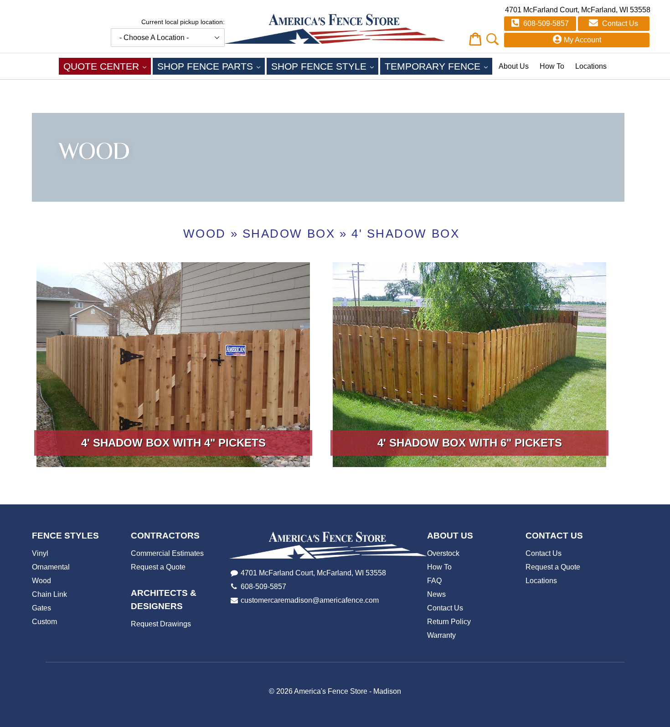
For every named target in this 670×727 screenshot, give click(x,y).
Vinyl (40, 553)
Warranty (441, 635)
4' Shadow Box (405, 233)
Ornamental (51, 567)
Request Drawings (161, 624)
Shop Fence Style (324, 66)
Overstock (443, 553)
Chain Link (49, 594)
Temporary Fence (438, 66)
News (436, 594)
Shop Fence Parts (211, 66)
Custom (44, 621)
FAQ (434, 581)
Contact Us (619, 23)
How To (552, 66)
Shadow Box (288, 233)
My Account (582, 40)
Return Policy (449, 621)
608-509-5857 (545, 23)
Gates (41, 608)
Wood (204, 233)
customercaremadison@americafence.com (310, 600)
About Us (514, 66)
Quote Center (107, 66)
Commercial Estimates (167, 553)
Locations (591, 66)
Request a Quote (158, 567)
